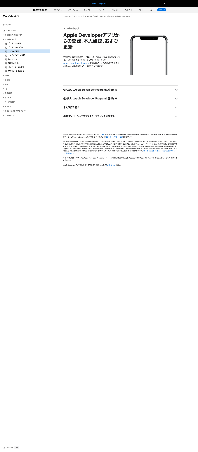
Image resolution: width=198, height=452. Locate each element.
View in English (98, 3)
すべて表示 (7, 25)
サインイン (162, 10)
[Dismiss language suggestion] (164, 3)
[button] (151, 10)
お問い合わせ (111, 165)
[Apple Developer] (40, 10)
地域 (103, 135)
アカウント (66, 16)
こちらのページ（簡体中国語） (114, 137)
